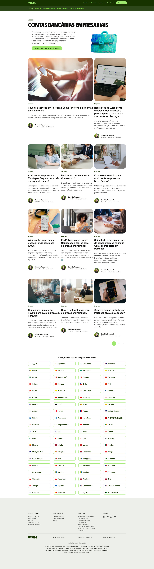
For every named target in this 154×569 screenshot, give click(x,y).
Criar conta (121, 3)
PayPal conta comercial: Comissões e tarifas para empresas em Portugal (75, 243)
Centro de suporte (58, 516)
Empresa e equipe (33, 516)
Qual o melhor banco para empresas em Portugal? (75, 311)
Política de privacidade (85, 537)
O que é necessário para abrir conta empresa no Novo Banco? (107, 178)
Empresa (94, 3)
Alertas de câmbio (83, 524)
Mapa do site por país (109, 537)
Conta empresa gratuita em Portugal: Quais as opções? (109, 311)
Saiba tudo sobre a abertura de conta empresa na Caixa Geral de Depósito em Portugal (109, 244)
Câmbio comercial (58, 518)
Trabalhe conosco (33, 522)
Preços (101, 3)
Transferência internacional (86, 516)
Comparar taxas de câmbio (86, 526)
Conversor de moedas (84, 520)
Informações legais (58, 537)
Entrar (112, 3)
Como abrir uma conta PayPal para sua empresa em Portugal (44, 313)
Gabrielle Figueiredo (41, 125)
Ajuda (106, 3)
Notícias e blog (32, 518)
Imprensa (31, 520)
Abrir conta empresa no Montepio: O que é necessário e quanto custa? (43, 178)
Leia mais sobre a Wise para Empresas (47, 48)
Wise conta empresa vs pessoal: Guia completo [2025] (41, 243)
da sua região (85, 552)
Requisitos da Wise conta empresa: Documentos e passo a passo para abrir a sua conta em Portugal (108, 112)
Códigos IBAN (82, 522)
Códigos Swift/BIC (83, 518)
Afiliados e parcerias (34, 524)
